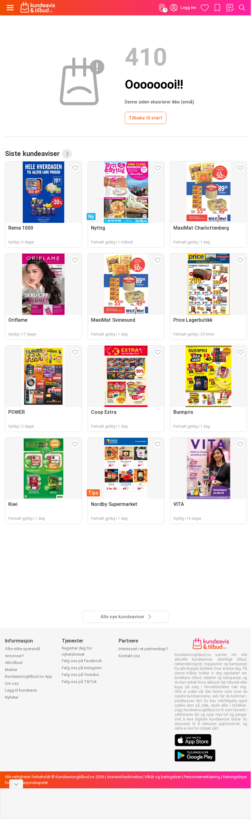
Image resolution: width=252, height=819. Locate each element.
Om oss (12, 683)
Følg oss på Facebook (82, 660)
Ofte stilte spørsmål (22, 648)
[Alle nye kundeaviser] (67, 154)
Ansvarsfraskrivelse (124, 776)
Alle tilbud (13, 662)
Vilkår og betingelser (162, 776)
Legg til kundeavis (21, 690)
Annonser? (14, 656)
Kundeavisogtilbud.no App (28, 676)
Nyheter (11, 697)
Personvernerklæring (202, 776)
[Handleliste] (230, 8)
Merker (11, 669)
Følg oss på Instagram (82, 668)
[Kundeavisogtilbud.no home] (37, 8)
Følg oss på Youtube (80, 674)
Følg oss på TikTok (79, 681)
